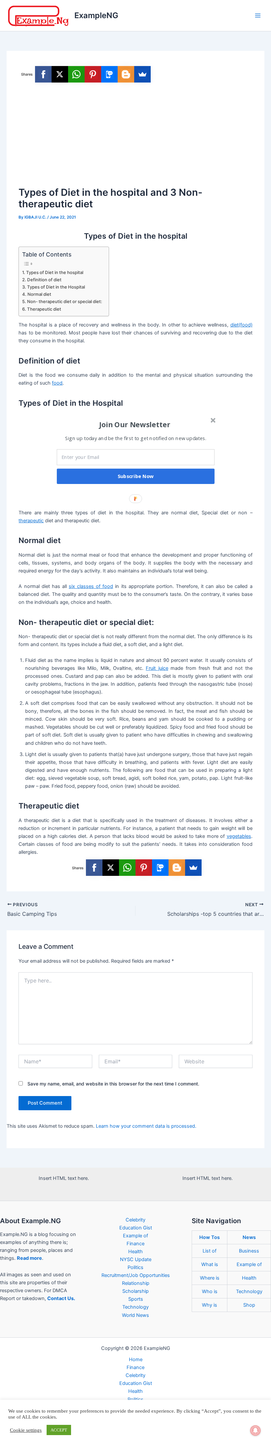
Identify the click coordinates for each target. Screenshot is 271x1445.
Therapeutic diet (44, 309)
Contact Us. (61, 1298)
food (57, 383)
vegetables (239, 836)
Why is (209, 1305)
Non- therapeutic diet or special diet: (64, 301)
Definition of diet (44, 279)
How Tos (209, 1237)
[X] (60, 74)
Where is (209, 1278)
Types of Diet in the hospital (54, 272)
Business (249, 1251)
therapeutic (31, 521)
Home (135, 1359)
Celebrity (135, 1220)
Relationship (135, 1283)
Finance (135, 1244)
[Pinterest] (93, 74)
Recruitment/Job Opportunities (135, 1275)
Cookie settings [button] (26, 1430)
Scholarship (135, 1291)
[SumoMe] (142, 74)
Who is (209, 1291)
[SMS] (109, 74)
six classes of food (91, 586)
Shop (249, 1305)
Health (135, 1252)
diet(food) (241, 325)
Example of (135, 1236)
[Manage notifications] (255, 1430)
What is (209, 1264)
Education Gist (135, 1228)
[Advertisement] (135, 135)
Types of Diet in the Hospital (56, 287)
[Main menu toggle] (257, 15)
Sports (135, 1299)
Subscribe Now (136, 476)
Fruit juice (157, 668)
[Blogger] (126, 74)
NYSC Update (135, 1259)
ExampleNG (96, 15)
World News (135, 1315)
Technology (135, 1307)
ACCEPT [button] (59, 1430)
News (249, 1237)
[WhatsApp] (76, 74)
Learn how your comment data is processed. (146, 1126)
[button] (135, 424)
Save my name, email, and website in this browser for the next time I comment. (113, 1083)
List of (209, 1251)
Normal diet (39, 294)
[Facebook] (43, 74)
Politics (135, 1267)
